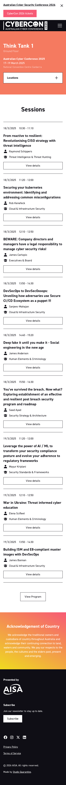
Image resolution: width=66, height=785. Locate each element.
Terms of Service (12, 753)
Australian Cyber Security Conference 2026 (29, 5)
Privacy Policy (10, 747)
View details (33, 165)
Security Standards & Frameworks (29, 472)
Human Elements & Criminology (27, 359)
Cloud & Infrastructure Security (27, 209)
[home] (25, 25)
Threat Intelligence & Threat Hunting (30, 157)
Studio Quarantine (22, 772)
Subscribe (12, 718)
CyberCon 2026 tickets (20, 13)
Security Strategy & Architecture (27, 415)
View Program (33, 596)
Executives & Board (20, 260)
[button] (59, 25)
